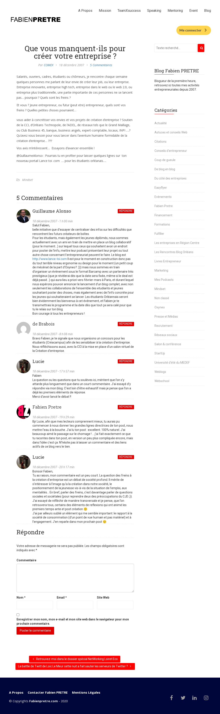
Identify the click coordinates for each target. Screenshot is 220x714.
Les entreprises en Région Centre (176, 243)
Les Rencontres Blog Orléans (173, 252)
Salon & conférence (167, 344)
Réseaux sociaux (165, 335)
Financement (163, 215)
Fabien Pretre (46, 407)
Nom (21, 597)
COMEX (48, 65)
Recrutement (163, 325)
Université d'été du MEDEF (172, 362)
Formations (162, 224)
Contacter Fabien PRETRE (48, 692)
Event (193, 11)
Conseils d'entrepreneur (170, 150)
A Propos (85, 11)
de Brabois (43, 324)
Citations (160, 141)
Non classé (161, 298)
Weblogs (160, 371)
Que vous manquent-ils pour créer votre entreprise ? (75, 52)
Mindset (27, 180)
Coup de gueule (165, 160)
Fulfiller (159, 233)
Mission (105, 11)
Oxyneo (159, 307)
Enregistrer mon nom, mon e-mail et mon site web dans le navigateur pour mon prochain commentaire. (73, 621)
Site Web (103, 597)
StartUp (159, 353)
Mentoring (175, 11)
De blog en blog (164, 169)
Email (62, 597)
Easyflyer (160, 187)
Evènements (163, 197)
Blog (207, 11)
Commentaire (26, 560)
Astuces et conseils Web (170, 132)
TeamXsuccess (129, 11)
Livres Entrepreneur (167, 261)
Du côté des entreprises (170, 178)
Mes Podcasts (164, 279)
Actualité (160, 123)
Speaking (154, 11)
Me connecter (190, 30)
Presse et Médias (166, 316)
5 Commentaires (101, 65)
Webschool (161, 381)
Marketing (161, 270)
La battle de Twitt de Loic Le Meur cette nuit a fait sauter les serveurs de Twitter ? (73, 666)
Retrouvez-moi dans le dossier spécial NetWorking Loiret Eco (76, 659)
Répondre (126, 210)
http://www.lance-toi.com (49, 259)
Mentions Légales (86, 692)
